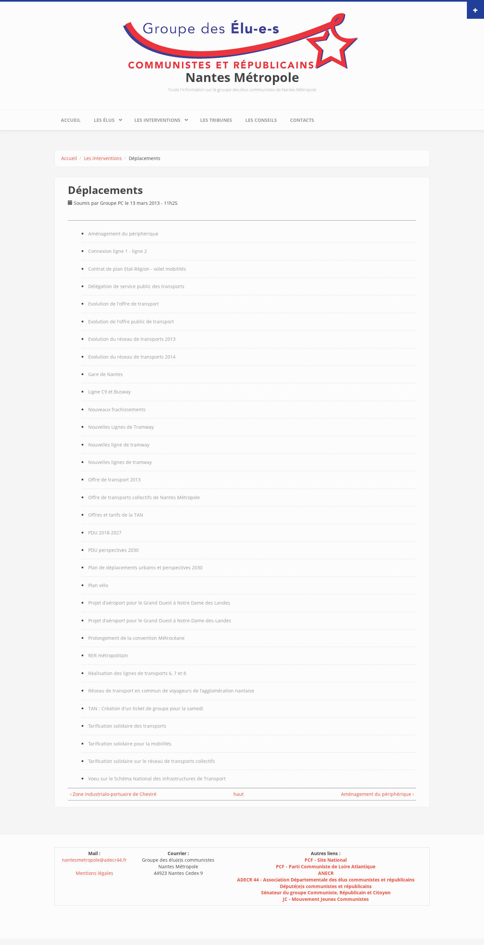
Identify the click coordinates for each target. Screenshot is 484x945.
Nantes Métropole (242, 77)
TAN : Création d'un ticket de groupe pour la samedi (145, 708)
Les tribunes (216, 120)
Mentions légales (94, 873)
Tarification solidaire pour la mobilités (130, 744)
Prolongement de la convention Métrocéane (136, 638)
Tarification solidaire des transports (127, 726)
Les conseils (261, 120)
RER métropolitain (108, 655)
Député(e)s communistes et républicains (326, 886)
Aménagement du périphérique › (377, 794)
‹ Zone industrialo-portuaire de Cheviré (113, 794)
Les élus (101, 118)
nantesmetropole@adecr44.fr (94, 860)
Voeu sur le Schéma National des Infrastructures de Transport (157, 778)
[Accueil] (242, 41)
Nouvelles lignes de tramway (120, 462)
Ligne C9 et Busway (109, 392)
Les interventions (154, 118)
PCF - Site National (326, 860)
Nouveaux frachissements (117, 409)
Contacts (302, 120)
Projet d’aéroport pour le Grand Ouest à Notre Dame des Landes (159, 603)
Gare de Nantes (105, 374)
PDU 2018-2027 (104, 532)
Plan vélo (98, 585)
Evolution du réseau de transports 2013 (131, 339)
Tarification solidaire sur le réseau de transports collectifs (151, 761)
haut (238, 794)
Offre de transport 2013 (114, 479)
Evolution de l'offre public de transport (131, 321)
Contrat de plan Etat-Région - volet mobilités (137, 269)
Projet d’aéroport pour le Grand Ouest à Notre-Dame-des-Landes (159, 620)
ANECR (326, 873)
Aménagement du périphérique (123, 233)
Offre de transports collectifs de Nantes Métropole (144, 497)
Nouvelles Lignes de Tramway (121, 427)
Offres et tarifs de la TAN (115, 515)
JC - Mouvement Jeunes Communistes (326, 899)
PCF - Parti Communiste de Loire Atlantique (325, 866)
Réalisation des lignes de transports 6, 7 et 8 (137, 673)
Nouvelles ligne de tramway (118, 445)
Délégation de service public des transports (136, 286)
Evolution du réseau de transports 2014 (131, 357)
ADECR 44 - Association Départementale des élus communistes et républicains (326, 880)
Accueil (71, 120)
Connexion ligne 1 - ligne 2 (117, 251)
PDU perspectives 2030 (113, 550)
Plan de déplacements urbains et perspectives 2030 (145, 567)
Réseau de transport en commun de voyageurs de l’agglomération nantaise (171, 691)
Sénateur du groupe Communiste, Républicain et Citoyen (325, 892)
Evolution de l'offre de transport (123, 304)
